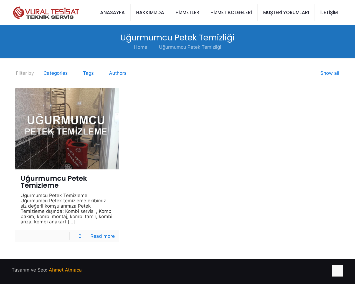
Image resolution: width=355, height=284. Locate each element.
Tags (88, 73)
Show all (329, 73)
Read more (102, 236)
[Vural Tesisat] (46, 12)
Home (140, 47)
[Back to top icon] (337, 271)
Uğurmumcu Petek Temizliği (190, 47)
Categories (56, 73)
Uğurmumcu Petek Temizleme (54, 182)
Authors (117, 73)
